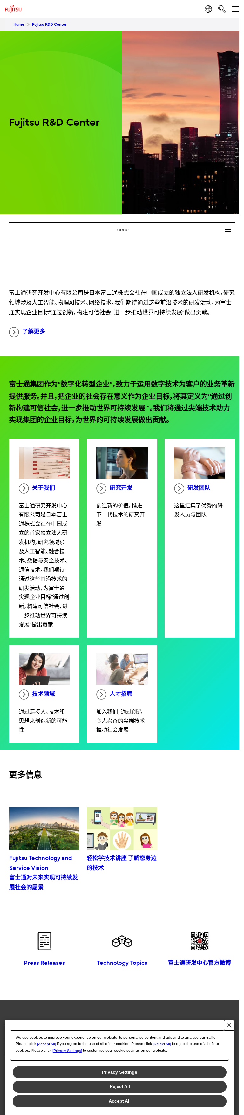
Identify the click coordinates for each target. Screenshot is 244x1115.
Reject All (120, 1086)
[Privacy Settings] (67, 1051)
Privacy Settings (119, 1072)
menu (170, 229)
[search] (222, 8)
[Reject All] (162, 1044)
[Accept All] (46, 1044)
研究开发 (121, 488)
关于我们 (43, 488)
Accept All (120, 1101)
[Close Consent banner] (229, 1025)
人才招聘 (121, 694)
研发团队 (198, 488)
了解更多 (33, 331)
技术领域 (43, 694)
